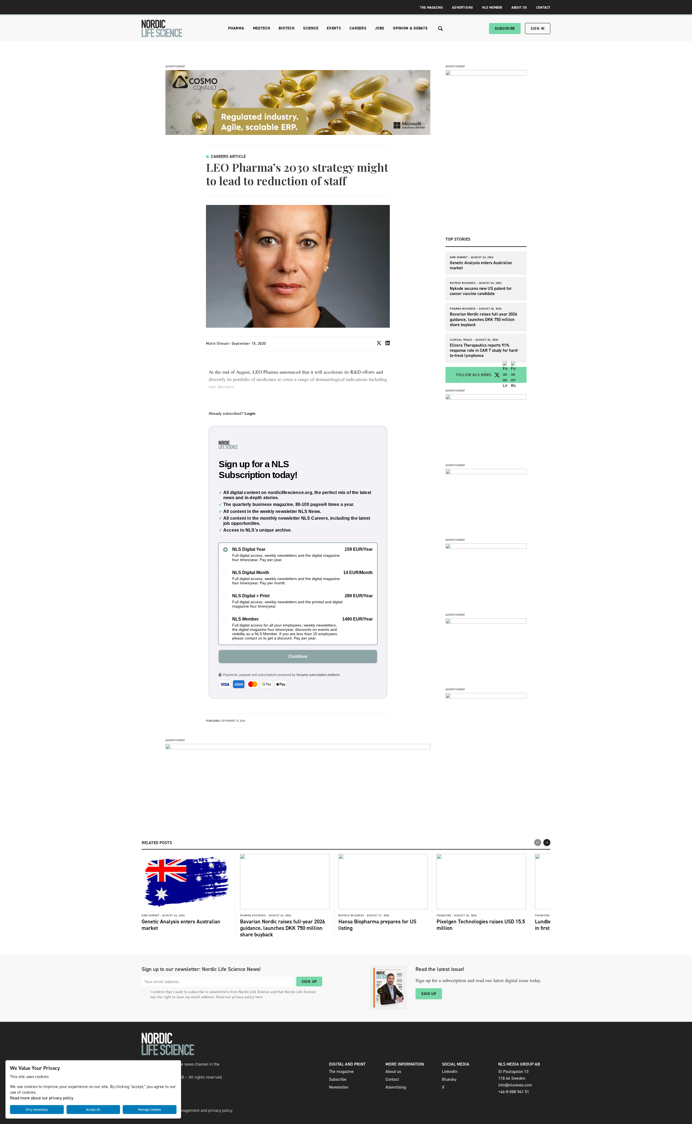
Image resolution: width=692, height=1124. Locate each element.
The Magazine (431, 7)
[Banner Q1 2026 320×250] (486, 473)
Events (334, 28)
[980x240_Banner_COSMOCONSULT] (297, 133)
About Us (519, 7)
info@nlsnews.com (515, 1085)
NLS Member (492, 7)
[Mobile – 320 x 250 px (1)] (486, 547)
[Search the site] (440, 28)
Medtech (261, 28)
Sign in (538, 28)
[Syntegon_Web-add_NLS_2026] (486, 398)
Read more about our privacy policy (41, 1098)
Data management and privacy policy (199, 1110)
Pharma (236, 28)
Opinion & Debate (410, 28)
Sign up (309, 981)
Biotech (286, 28)
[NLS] (162, 28)
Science (310, 28)
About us (393, 1071)
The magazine (341, 1071)
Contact (543, 7)
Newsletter (339, 1087)
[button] (546, 842)
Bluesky (449, 1079)
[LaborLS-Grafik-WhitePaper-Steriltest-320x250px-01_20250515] (486, 622)
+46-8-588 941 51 (513, 1092)
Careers (358, 28)
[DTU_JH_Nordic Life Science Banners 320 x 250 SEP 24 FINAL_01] (486, 697)
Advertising (462, 7)
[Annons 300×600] (486, 74)
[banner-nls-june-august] (297, 748)
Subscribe (505, 28)
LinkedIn (449, 1071)
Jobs (379, 28)
